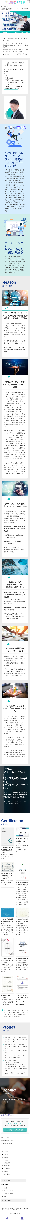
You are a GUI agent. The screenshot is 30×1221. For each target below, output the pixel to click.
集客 (5, 1196)
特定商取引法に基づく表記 (7, 1140)
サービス (6, 1154)
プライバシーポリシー (6, 1137)
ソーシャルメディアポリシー (7, 1143)
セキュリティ (9, 1193)
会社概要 (6, 1171)
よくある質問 (7, 1168)
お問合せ (22, 1219)
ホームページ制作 (8, 1190)
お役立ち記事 (7, 1163)
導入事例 (6, 1157)
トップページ (7, 1151)
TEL (7, 1219)
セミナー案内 (7, 1165)
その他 (5, 1188)
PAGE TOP (27, 1213)
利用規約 (14, 1210)
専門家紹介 (6, 1160)
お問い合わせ (7, 1174)
